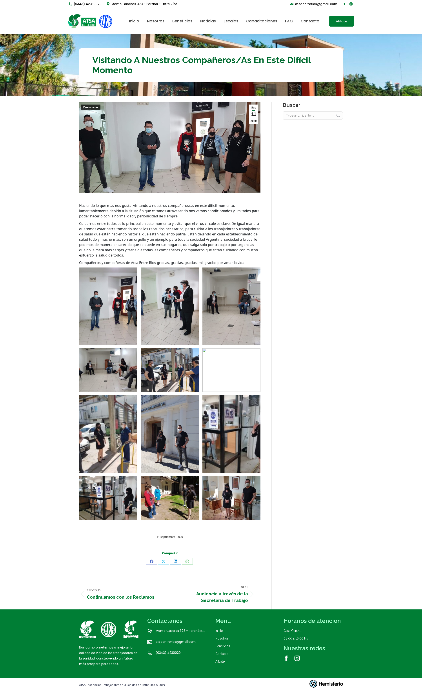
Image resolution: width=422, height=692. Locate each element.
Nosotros (222, 638)
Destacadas (90, 107)
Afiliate (220, 661)
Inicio (219, 630)
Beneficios (222, 646)
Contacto (221, 654)
